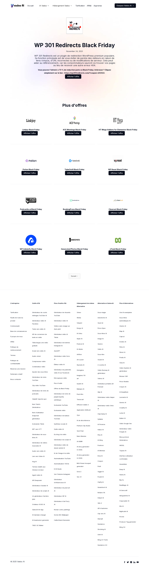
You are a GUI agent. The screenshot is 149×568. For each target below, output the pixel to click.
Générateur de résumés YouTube (62, 314)
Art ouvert (80, 360)
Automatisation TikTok (61, 464)
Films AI (122, 347)
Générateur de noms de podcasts (40, 392)
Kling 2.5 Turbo (103, 540)
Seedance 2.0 (102, 545)
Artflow (79, 354)
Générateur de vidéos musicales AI (39, 444)
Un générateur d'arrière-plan (40, 497)
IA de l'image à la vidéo (62, 453)
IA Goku (79, 333)
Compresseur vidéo (39, 361)
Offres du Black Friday (61, 388)
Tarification (80, 6)
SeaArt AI (80, 384)
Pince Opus (101, 328)
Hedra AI (122, 475)
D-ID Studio (58, 469)
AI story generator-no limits (83, 448)
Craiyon (100, 461)
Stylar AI (79, 339)
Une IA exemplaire (125, 312)
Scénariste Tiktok (38, 424)
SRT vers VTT (37, 429)
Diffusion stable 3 (83, 405)
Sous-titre (101, 354)
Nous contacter (15, 379)
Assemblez (123, 464)
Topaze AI (122, 450)
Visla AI (121, 363)
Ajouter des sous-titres (40, 372)
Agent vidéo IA (37, 475)
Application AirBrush (84, 410)
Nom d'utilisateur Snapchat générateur (38, 416)
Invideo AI (122, 342)
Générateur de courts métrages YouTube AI (39, 314)
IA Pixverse (101, 424)
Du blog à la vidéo (60, 434)
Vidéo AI (100, 349)
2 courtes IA (102, 365)
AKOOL (121, 445)
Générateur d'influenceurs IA (60, 481)
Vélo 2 (100, 503)
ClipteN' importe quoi (39, 399)
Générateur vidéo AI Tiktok (61, 335)
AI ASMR (79, 441)
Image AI (101, 339)
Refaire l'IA (101, 492)
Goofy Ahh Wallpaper (61, 515)
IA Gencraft (123, 490)
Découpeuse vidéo (60, 378)
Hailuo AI (101, 429)
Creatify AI (123, 408)
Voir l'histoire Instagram (62, 474)
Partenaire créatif (16, 374)
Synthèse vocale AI (60, 424)
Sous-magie (102, 312)
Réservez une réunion (17, 369)
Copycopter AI (124, 501)
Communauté (15, 326)
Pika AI (100, 435)
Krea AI (100, 456)
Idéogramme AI (124, 496)
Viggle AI (101, 471)
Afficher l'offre (73, 76)
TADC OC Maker (37, 525)
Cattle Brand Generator (62, 520)
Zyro (78, 415)
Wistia (79, 318)
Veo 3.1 (79, 477)
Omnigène (80, 370)
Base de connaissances (18, 331)
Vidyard (79, 323)
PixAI (99, 466)
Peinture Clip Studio (83, 426)
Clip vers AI (101, 513)
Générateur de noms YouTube (39, 378)
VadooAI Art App (37, 510)
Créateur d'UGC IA (38, 504)
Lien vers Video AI (38, 456)
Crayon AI (122, 387)
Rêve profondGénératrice (124, 438)
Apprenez (98, 6)
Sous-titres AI (102, 333)
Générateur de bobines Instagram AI (62, 344)
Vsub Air (100, 323)
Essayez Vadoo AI (125, 5)
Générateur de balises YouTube (61, 417)
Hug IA (34, 461)
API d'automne (103, 508)
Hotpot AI (101, 498)
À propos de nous (16, 336)
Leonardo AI (123, 397)
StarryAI (100, 519)
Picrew (121, 516)
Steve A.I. (122, 352)
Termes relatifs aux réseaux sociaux (38, 468)
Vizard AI (101, 360)
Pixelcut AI (80, 344)
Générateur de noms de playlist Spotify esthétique (62, 397)
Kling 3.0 (122, 527)
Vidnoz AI (101, 378)
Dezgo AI (80, 328)
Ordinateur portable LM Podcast (105, 385)
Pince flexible (124, 381)
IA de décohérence (83, 420)
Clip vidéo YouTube (38, 385)
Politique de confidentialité (15, 362)
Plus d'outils (58, 383)
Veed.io (100, 344)
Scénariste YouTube (61, 405)
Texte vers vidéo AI (38, 329)
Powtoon (101, 445)
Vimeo (79, 312)
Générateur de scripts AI (40, 491)
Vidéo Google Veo (125, 423)
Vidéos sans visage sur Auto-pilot (62, 327)
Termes (12, 355)
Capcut (121, 336)
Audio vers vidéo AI (38, 451)
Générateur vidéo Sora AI (62, 357)
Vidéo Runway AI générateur (103, 371)
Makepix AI (80, 389)
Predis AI (122, 357)
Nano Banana (81, 436)
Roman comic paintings (62, 510)
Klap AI (121, 331)
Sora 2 (79, 471)
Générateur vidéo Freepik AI (125, 430)
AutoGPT (57, 351)
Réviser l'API (123, 376)
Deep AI (122, 469)
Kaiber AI (122, 418)
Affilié (89, 6)
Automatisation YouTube (62, 458)
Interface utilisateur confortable (126, 457)
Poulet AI (101, 477)
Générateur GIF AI (60, 496)
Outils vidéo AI (59, 429)
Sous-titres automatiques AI (124, 319)
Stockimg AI (102, 529)
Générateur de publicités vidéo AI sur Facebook (62, 371)
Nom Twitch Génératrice (36, 405)
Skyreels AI (80, 365)
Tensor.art (80, 399)
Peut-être (80, 394)
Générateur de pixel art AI (62, 489)
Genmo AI (122, 402)
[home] (17, 5)
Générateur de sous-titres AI (39, 436)
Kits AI (121, 506)
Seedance (101, 524)
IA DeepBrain (123, 392)
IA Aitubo (80, 349)
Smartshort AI (102, 487)
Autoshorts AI (102, 318)
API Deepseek (37, 480)
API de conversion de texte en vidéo (39, 335)
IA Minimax (101, 450)
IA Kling (100, 440)
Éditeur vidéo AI (59, 364)
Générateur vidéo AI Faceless (39, 322)
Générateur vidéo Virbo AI (106, 407)
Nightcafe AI (123, 511)
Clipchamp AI (102, 414)
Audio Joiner (36, 356)
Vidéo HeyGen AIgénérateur (125, 369)
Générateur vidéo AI (61, 321)
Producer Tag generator (127, 522)
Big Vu (121, 480)
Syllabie (100, 419)
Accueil (30, 6)
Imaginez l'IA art (81, 377)
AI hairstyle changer (39, 515)
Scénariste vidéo (59, 410)
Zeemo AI (122, 326)
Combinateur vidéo (38, 367)
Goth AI (100, 534)
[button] (44, 5)
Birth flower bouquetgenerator (84, 464)
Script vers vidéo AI (38, 351)
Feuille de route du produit (16, 319)
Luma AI (122, 413)
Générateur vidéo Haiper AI (106, 398)
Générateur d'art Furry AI (61, 502)
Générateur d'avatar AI (40, 485)
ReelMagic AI (123, 485)
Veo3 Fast (80, 431)
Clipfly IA (101, 482)
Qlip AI (100, 392)
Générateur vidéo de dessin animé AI (61, 446)
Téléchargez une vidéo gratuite (40, 344)
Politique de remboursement (15, 348)
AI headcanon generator (40, 520)
